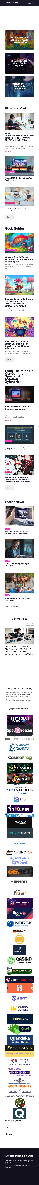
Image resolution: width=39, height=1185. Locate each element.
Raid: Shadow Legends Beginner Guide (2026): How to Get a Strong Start (18, 448)
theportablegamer (18, 703)
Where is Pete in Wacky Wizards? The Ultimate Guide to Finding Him (19, 259)
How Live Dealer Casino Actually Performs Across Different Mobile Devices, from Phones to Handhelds (17, 480)
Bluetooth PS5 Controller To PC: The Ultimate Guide (17, 210)
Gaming (8, 399)
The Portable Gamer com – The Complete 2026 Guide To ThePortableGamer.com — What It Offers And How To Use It (19, 651)
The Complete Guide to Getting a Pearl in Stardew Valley (20, 40)
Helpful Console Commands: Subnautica (19, 86)
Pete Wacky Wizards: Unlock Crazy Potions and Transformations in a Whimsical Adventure (19, 302)
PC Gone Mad (10, 126)
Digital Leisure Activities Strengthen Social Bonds (17, 599)
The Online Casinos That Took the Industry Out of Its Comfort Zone (16, 533)
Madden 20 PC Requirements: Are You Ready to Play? (18, 179)
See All (9, 217)
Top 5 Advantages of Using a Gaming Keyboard (19, 63)
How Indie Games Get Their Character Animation (18, 407)
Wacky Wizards (11, 249)
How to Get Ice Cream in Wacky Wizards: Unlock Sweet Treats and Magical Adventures (17, 344)
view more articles (12, 607)
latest (8, 528)
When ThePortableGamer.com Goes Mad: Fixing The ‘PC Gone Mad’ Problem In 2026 (19, 136)
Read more (8, 151)
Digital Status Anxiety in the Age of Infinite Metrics (17, 565)
